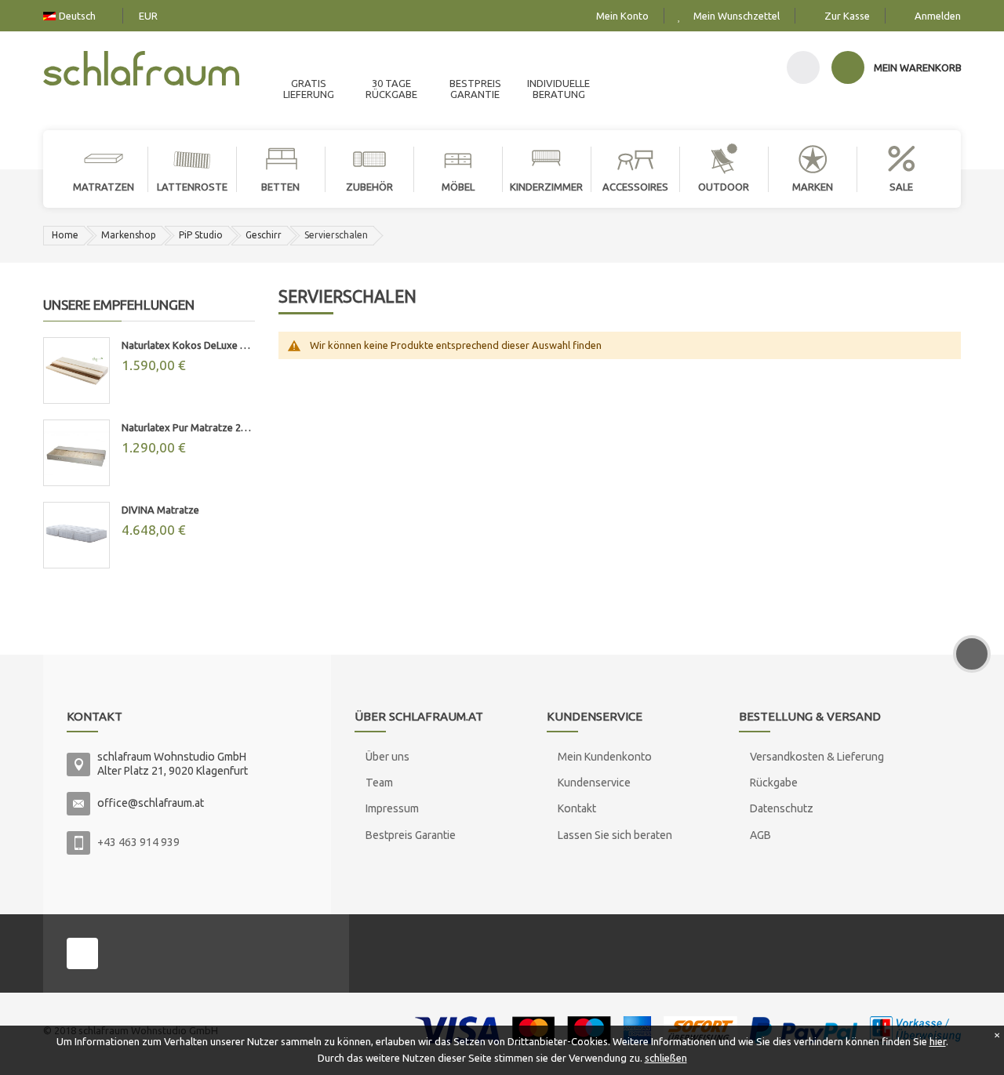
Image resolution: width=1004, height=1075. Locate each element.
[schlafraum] (141, 70)
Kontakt (577, 808)
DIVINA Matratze (160, 509)
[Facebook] (82, 953)
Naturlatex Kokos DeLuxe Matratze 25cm (188, 345)
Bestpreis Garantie (411, 835)
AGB (760, 835)
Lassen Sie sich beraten (615, 835)
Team (379, 782)
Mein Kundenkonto (605, 756)
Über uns (387, 756)
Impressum (392, 808)
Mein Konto (622, 15)
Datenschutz (781, 808)
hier (937, 1041)
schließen (666, 1057)
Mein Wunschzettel (736, 15)
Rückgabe (774, 782)
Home (65, 235)
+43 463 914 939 (138, 842)
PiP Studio (201, 235)
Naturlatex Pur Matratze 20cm (188, 427)
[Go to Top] (972, 654)
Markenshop (128, 235)
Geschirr (264, 235)
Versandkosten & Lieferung (817, 756)
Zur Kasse (847, 15)
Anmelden (938, 15)
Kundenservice (594, 782)
